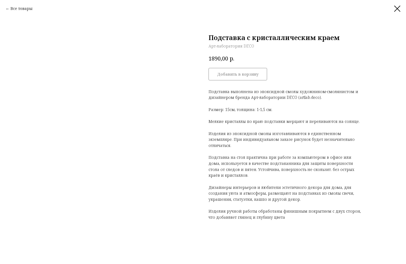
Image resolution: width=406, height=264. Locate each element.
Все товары (21, 8)
